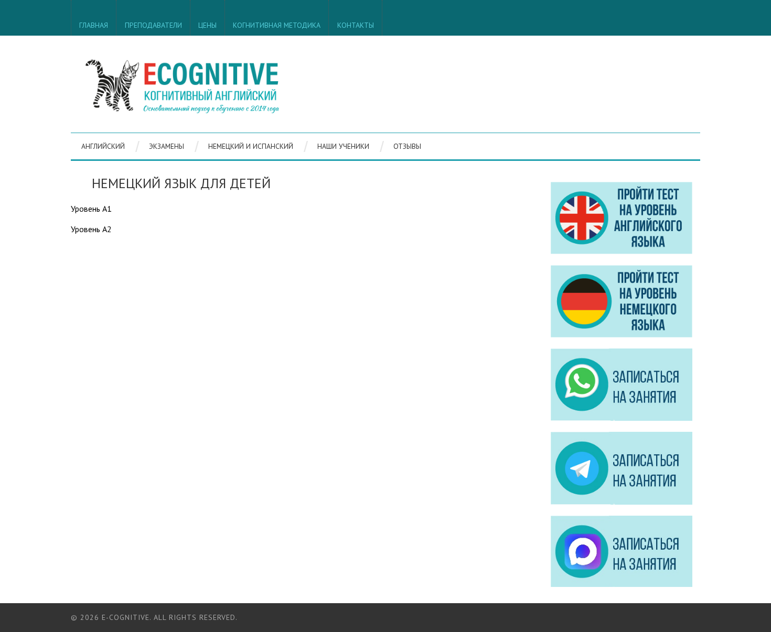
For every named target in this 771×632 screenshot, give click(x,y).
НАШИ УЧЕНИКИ (343, 146)
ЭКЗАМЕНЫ (166, 146)
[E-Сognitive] (182, 84)
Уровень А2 (91, 229)
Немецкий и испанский (250, 146)
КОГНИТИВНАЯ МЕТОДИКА (276, 25)
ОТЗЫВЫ (407, 146)
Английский (103, 146)
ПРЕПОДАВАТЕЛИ (153, 25)
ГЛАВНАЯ (93, 25)
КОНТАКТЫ (355, 25)
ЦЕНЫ (207, 25)
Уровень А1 (91, 208)
